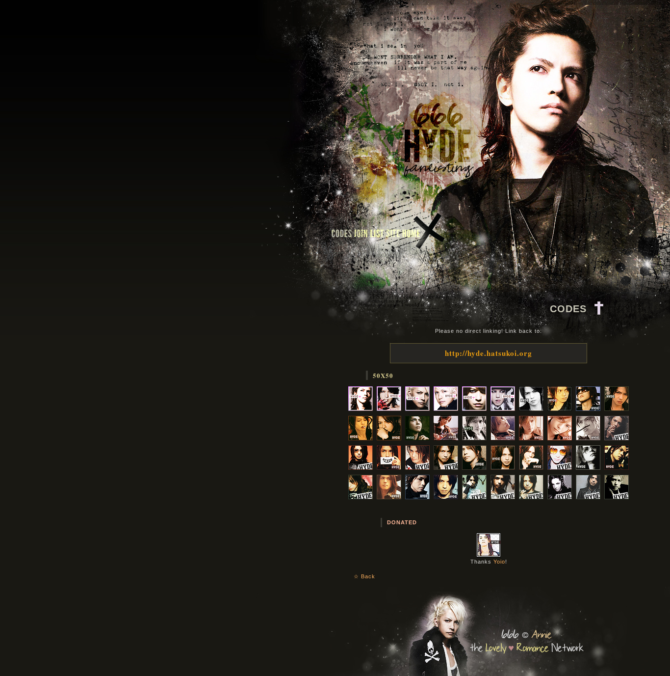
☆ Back (364, 576)
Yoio (499, 562)
